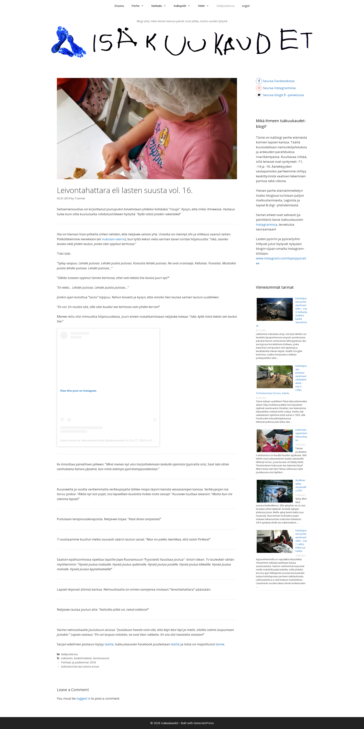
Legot (246, 6)
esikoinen (67, 658)
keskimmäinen (83, 658)
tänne (220, 644)
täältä (109, 644)
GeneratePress (204, 723)
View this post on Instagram (78, 390)
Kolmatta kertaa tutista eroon (80, 666)
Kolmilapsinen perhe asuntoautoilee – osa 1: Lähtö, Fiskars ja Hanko (301, 541)
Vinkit (201, 6)
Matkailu (156, 6)
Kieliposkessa (225, 6)
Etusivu (119, 6)
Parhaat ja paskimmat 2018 (78, 662)
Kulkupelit (180, 6)
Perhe (136, 6)
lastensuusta (101, 658)
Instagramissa (266, 224)
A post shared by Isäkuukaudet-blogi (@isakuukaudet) (92, 440)
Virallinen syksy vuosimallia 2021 (300, 485)
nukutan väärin (113, 239)
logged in (83, 698)
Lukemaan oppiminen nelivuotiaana (301, 435)
